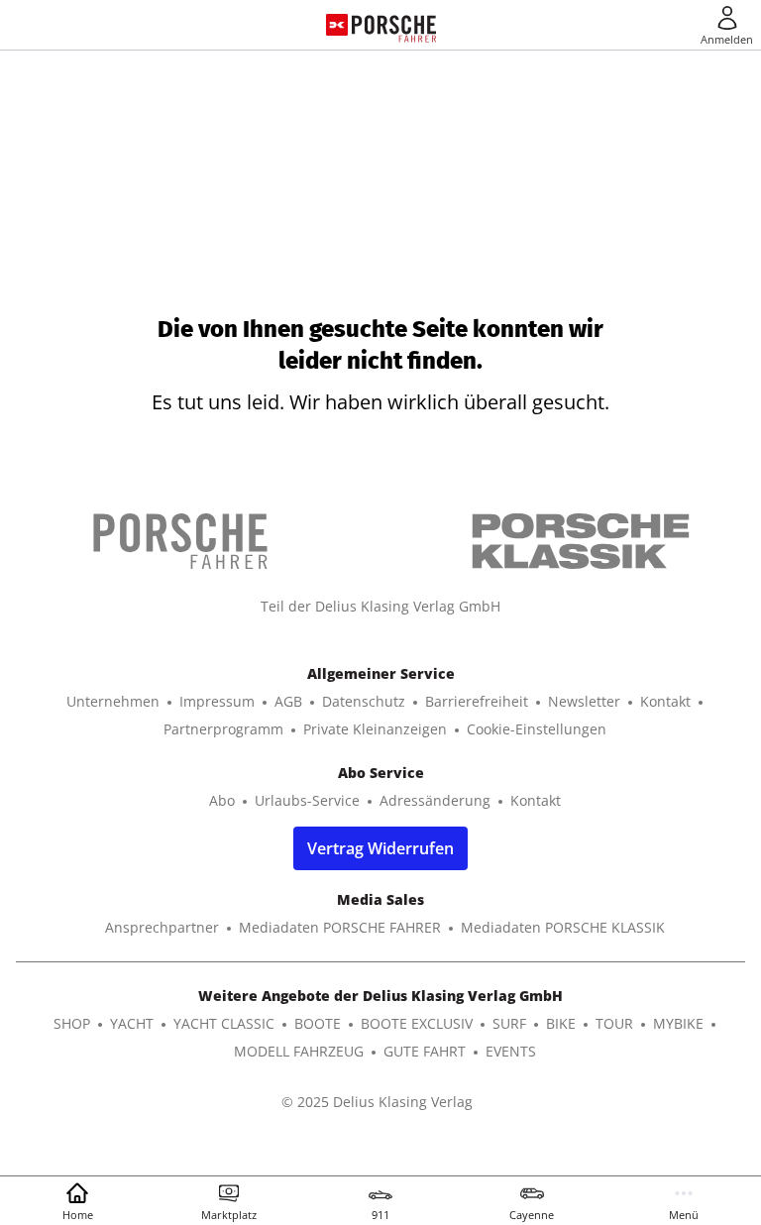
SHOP (72, 1023)
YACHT (132, 1023)
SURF (509, 1023)
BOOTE (317, 1023)
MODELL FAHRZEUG (299, 1051)
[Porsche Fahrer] (394, 25)
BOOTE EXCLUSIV (417, 1023)
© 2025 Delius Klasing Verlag (377, 1101)
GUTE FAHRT (424, 1051)
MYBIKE (678, 1023)
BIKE (561, 1023)
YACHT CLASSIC (223, 1023)
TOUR (614, 1023)
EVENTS (511, 1051)
